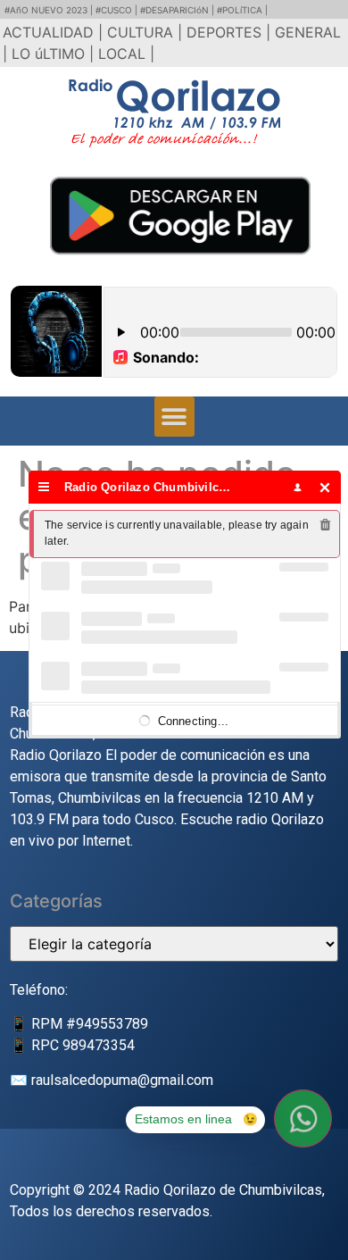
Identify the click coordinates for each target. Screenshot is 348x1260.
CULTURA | (146, 32)
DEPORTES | (230, 32)
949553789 (112, 1023)
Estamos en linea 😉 (196, 1119)
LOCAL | (126, 54)
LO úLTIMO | (55, 54)
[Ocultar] (325, 487)
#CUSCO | (117, 9)
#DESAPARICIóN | (178, 9)
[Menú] (44, 487)
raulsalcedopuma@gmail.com (122, 1080)
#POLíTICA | (242, 9)
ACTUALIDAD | (55, 32)
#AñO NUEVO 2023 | (49, 9)
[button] (174, 416)
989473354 (98, 1045)
